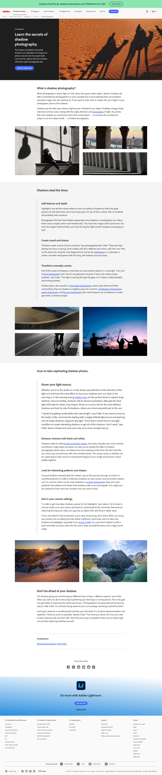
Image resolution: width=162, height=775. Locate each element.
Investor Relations (138, 742)
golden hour (81, 397)
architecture (99, 252)
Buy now (102, 11)
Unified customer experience (45, 730)
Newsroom (136, 736)
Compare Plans (91, 11)
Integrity (135, 751)
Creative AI (8, 724)
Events (135, 733)
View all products (10, 748)
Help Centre (104, 724)
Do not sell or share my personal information (129, 771)
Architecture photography (110, 289)
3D (6, 739)
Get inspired (78, 11)
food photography (52, 274)
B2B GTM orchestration (43, 736)
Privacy (93, 771)
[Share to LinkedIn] (78, 667)
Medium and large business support (111, 736)
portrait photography (95, 482)
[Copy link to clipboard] (93, 667)
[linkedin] (34, 771)
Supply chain (136, 745)
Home (4, 16)
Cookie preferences (110, 771)
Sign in (154, 11)
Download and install (107, 727)
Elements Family (9, 742)
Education (71, 724)
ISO (74, 510)
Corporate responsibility (139, 739)
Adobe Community (106, 730)
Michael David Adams (46, 643)
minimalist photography (80, 285)
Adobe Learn (104, 733)
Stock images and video (11, 745)
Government (72, 730)
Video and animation (10, 733)
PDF (6, 736)
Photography (35, 11)
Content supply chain (42, 727)
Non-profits (72, 727)
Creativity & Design (19, 11)
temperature (98, 111)
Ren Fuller (62, 643)
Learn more (116, 4)
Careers (135, 730)
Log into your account (139, 724)
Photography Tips (64, 11)
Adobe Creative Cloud (15, 16)
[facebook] (22, 771)
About (134, 727)
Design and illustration (11, 730)
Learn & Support (49, 11)
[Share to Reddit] (88, 667)
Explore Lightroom (24, 68)
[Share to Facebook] (68, 667)
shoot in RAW (85, 522)
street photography (50, 292)
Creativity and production (44, 733)
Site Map (145, 771)
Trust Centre (136, 748)
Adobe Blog (136, 757)
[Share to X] (73, 667)
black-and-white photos (76, 443)
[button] (147, 11)
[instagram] (26, 771)
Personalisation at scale (43, 724)
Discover (36, 16)
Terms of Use (100, 771)
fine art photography (72, 292)
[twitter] (30, 771)
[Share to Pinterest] (83, 667)
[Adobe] (6, 11)
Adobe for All (136, 754)
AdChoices (154, 771)
